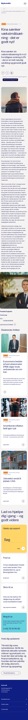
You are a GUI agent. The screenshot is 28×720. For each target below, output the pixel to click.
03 (4, 9)
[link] (6, 3)
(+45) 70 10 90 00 (11, 628)
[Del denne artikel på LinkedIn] (11, 73)
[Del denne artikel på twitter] (7, 73)
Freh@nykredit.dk (8, 320)
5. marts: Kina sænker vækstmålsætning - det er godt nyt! (13, 12)
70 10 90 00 (4, 692)
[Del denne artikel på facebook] (3, 73)
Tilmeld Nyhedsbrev (9, 673)
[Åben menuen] (25, 3)
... (1, 8)
